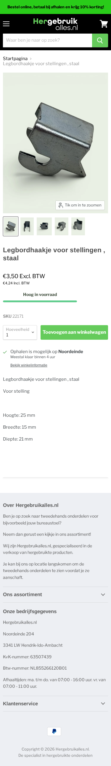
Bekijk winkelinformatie (28, 365)
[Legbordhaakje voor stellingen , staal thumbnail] (10, 226)
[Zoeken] (100, 40)
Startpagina (15, 58)
